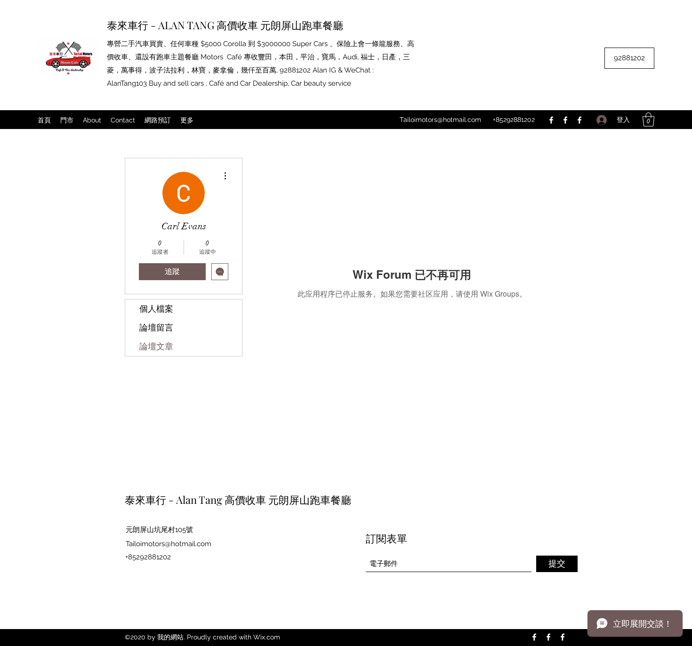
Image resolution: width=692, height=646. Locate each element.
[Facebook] (551, 120)
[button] (648, 120)
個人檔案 (156, 309)
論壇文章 (156, 346)
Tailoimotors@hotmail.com (440, 119)
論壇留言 (156, 328)
